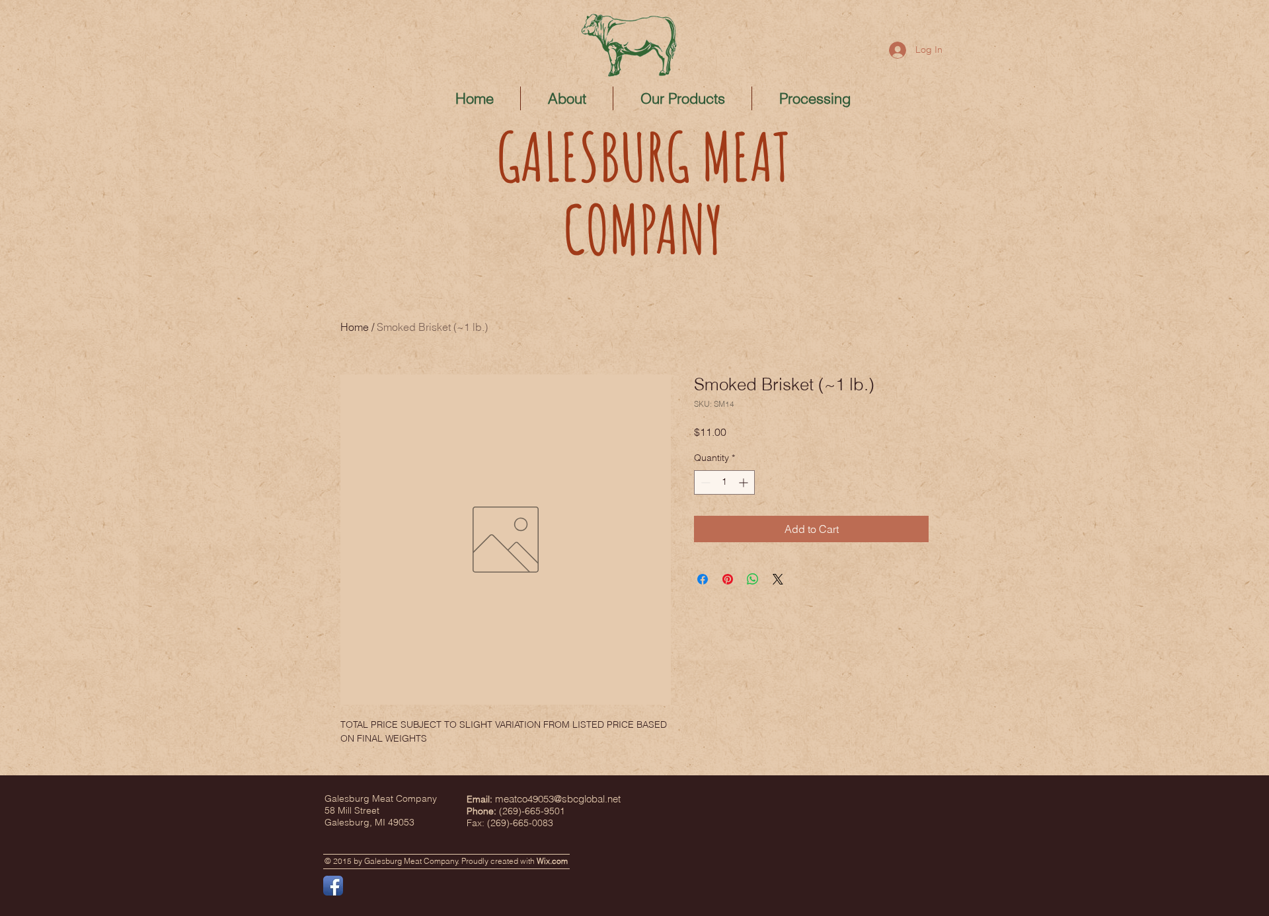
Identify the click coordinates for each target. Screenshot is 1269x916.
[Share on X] (778, 579)
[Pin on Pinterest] (728, 579)
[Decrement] (704, 482)
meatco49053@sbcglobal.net (558, 799)
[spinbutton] (724, 482)
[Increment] (744, 482)
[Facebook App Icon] (333, 886)
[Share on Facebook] (703, 579)
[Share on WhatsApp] (753, 579)
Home (354, 327)
